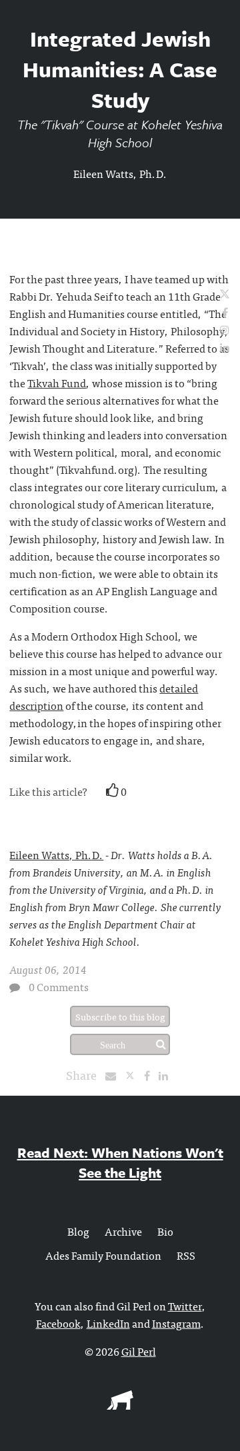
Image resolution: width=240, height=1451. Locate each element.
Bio (165, 1231)
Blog (78, 1231)
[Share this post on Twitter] (134, 1075)
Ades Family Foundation (103, 1255)
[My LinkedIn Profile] (224, 346)
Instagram (176, 1323)
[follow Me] (224, 294)
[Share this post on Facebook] (150, 1075)
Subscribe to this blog (120, 1016)
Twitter (185, 1305)
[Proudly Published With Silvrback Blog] (120, 1405)
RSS (186, 1255)
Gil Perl (138, 1351)
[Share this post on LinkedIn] (167, 1075)
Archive (123, 1231)
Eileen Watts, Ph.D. (120, 173)
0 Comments (59, 986)
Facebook (58, 1323)
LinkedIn (108, 1323)
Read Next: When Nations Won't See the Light (120, 1162)
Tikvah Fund (56, 382)
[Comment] (14, 987)
